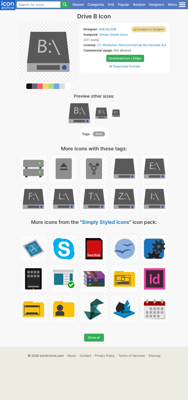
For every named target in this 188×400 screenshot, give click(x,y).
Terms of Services (131, 356)
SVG (111, 4)
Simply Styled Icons (113, 34)
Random (139, 4)
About (71, 356)
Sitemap (154, 356)
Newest (78, 4)
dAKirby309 (107, 29)
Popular (123, 4)
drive (98, 134)
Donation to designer (150, 29)
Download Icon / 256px (125, 58)
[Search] (64, 4)
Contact (85, 356)
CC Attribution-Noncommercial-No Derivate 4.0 (131, 45)
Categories (96, 4)
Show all (94, 337)
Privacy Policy (105, 356)
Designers (156, 4)
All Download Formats (124, 66)
